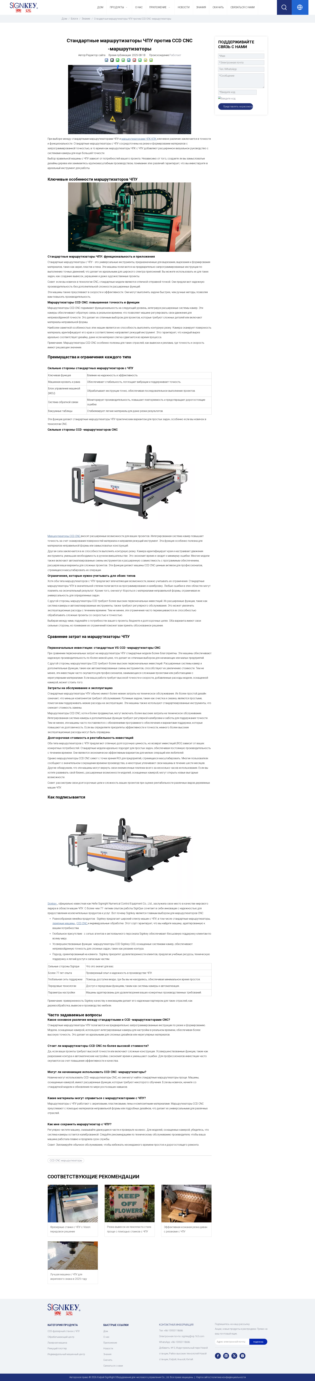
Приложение (110, 1342)
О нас (106, 1337)
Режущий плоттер (57, 1348)
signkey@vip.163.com (192, 1336)
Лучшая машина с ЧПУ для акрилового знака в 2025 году (68, 1276)
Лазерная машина (57, 1342)
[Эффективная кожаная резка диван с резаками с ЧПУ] (186, 1203)
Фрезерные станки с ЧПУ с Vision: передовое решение (70, 1229)
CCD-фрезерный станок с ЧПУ (64, 1331)
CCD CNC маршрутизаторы (66, 1160)
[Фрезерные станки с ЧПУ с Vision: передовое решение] (73, 1203)
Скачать (107, 1360)
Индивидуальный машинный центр (66, 1354)
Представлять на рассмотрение (238, 106)
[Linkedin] (226, 1356)
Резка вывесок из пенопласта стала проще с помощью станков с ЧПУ (129, 1229)
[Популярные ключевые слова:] (284, 7)
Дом (105, 1331)
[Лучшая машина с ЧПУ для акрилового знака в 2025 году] (73, 1255)
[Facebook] (218, 1356)
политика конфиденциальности (228, 1377)
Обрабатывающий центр (61, 1337)
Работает (175, 55)
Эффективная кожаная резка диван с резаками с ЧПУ (185, 1229)
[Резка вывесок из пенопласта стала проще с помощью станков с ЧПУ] (130, 1203)
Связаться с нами (113, 1365)
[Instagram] (242, 1356)
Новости (108, 1348)
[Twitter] (234, 1356)
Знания (107, 1354)
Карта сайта (203, 1377)
